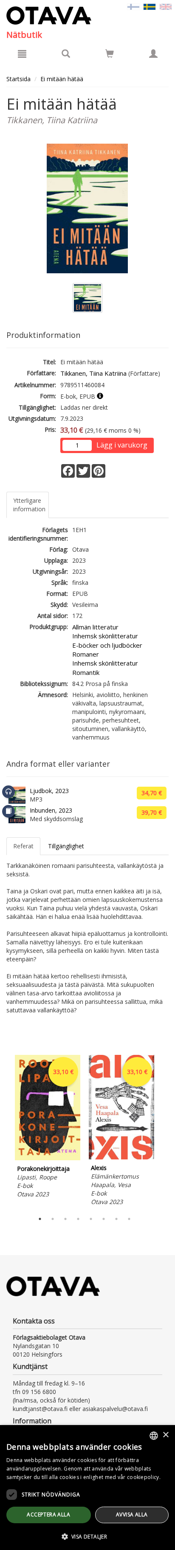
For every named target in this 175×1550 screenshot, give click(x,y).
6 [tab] (103, 1219)
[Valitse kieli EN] (165, 6)
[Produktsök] (65, 53)
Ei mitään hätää (61, 79)
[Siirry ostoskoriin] (109, 53)
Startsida (18, 79)
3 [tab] (65, 1219)
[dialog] (87, 1487)
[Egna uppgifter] (153, 53)
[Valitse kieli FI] (133, 6)
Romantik (85, 672)
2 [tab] (52, 1219)
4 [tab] (78, 1219)
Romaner (85, 654)
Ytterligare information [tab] (29, 504)
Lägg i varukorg (121, 445)
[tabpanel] (48, 1127)
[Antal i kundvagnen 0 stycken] (109, 55)
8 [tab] (129, 1219)
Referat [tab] (23, 846)
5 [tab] (91, 1219)
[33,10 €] (47, 1158)
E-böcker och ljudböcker (107, 645)
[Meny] (22, 53)
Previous (4, 1131)
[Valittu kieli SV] (149, 6)
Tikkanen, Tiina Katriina (93, 373)
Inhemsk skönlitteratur (105, 636)
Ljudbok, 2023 (49, 791)
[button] (87, 1536)
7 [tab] (116, 1219)
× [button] (165, 1435)
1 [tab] (40, 1219)
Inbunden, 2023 (51, 810)
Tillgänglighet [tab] (66, 846)
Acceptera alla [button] (48, 1514)
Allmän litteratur (95, 627)
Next (164, 1131)
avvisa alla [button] (131, 1514)
